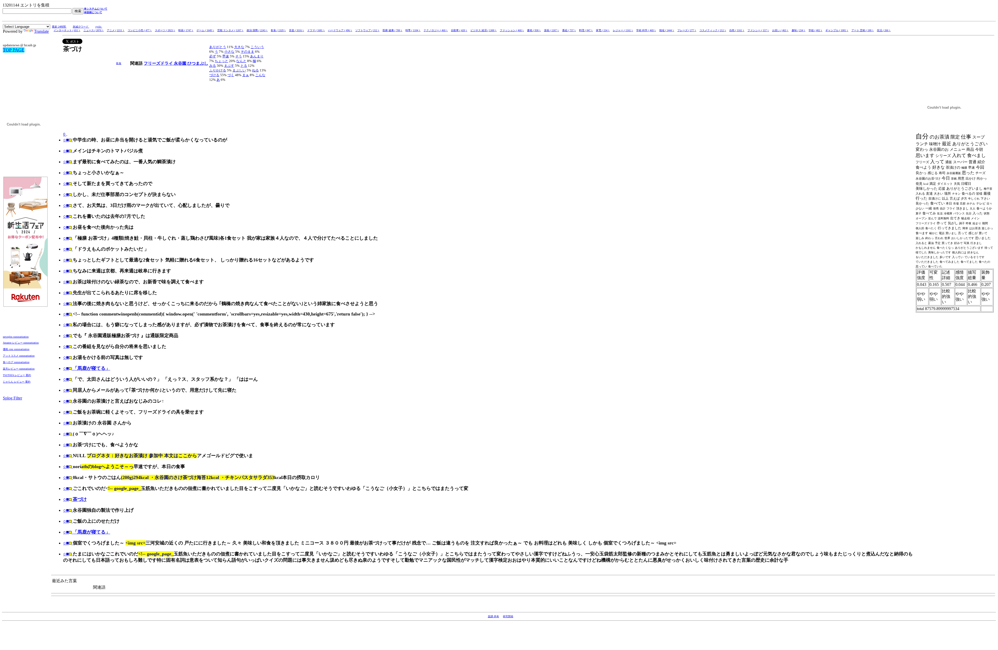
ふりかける (217, 70)
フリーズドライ (159, 63)
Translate (41, 31)
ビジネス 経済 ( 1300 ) (483, 30)
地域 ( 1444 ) (666, 30)
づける (214, 75)
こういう (257, 47)
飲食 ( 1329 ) (278, 30)
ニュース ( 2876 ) (93, 30)
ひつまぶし (197, 63)
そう (238, 56)
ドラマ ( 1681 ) (316, 30)
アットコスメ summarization (19, 355)
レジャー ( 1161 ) (623, 30)
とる (243, 66)
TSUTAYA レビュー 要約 (17, 375)
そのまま (247, 52)
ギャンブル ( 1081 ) (836, 30)
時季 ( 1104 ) (413, 30)
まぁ (245, 75)
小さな (229, 52)
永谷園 (180, 63)
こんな (260, 75)
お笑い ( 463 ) (780, 30)
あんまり (257, 56)
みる (212, 66)
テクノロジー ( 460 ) (436, 30)
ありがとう (217, 47)
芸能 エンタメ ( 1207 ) (230, 30)
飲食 (118, 63)
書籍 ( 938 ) (534, 30)
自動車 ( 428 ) (459, 30)
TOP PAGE (13, 49)
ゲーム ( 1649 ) (205, 30)
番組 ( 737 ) (569, 30)
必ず (212, 56)
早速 (225, 56)
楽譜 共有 (493, 616)
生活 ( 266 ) (884, 30)
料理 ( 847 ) (586, 30)
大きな (239, 47)
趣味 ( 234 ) (798, 30)
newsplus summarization (16, 336)
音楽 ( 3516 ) (296, 30)
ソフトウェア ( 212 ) (367, 30)
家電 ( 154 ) (603, 30)
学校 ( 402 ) (815, 30)
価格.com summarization (16, 349)
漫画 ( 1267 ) (551, 30)
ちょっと (221, 61)
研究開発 (508, 616)
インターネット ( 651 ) (67, 30)
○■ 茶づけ (75, 499)
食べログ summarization (16, 362)
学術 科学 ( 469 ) (646, 30)
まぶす (229, 66)
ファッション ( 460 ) (512, 30)
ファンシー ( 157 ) (758, 30)
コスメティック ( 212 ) (712, 30)
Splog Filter (12, 398)
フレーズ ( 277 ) (686, 30)
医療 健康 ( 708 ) (392, 30)
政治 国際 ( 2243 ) (257, 30)
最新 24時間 (59, 26)
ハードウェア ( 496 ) (340, 30)
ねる (255, 70)
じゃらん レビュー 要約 (16, 381)
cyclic (98, 26)
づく (230, 75)
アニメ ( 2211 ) (115, 30)
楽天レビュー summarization (19, 368)
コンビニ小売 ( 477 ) (140, 30)
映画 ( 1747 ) (185, 30)
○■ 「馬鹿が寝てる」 (86, 368)
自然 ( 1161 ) (736, 30)
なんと (241, 61)
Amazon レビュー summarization (21, 342)
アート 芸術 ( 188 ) (862, 30)
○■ (66, 139)
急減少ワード (81, 26)
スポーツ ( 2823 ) (165, 30)
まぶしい (239, 70)
